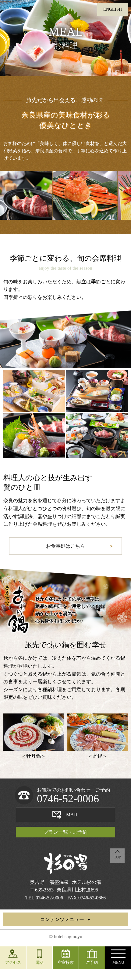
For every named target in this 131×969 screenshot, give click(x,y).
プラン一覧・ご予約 (65, 832)
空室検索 (66, 962)
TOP (117, 857)
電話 (40, 962)
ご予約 (92, 962)
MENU (118, 962)
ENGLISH (112, 9)
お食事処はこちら (65, 546)
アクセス (13, 962)
